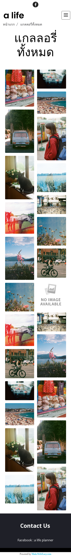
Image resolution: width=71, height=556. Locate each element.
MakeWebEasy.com (41, 554)
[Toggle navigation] (66, 15)
